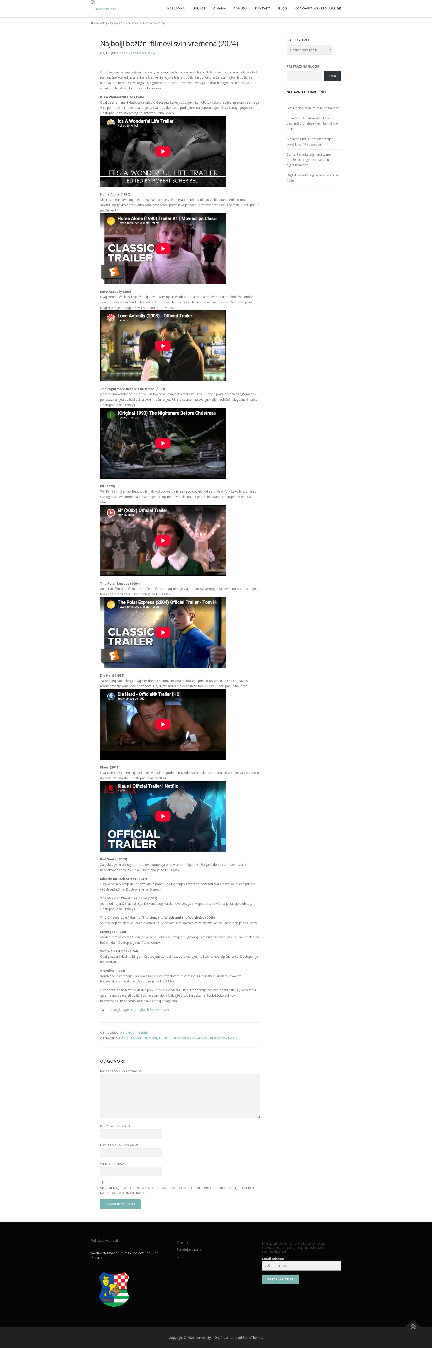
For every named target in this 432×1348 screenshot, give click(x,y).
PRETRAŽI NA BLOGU (303, 66)
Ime (115, 1126)
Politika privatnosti (104, 1240)
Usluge (199, 8)
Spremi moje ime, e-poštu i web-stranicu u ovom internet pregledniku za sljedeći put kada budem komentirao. (177, 1190)
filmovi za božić (223, 1038)
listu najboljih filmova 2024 (149, 1009)
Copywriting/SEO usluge (318, 8)
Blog (282, 8)
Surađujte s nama (189, 1249)
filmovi (165, 1038)
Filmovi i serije (135, 1032)
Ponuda (241, 8)
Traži (332, 76)
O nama (219, 8)
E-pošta (119, 1145)
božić (124, 1038)
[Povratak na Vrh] (413, 1327)
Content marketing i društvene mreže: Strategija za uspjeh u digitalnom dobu (309, 159)
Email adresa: (273, 1259)
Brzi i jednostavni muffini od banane (313, 108)
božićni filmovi (144, 1038)
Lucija (150, 53)
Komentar (121, 1070)
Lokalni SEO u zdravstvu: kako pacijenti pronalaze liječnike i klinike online (312, 123)
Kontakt (263, 8)
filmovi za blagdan (190, 1038)
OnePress (221, 1337)
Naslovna (176, 8)
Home (95, 23)
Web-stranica (112, 1164)
